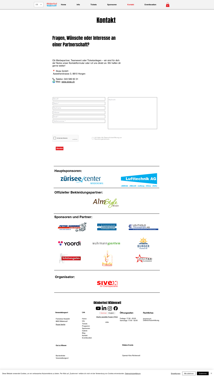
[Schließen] (211, 373)
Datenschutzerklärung (133, 373)
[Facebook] (115, 308)
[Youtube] (98, 308)
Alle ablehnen (189, 373)
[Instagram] (110, 308)
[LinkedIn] (104, 308)
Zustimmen (203, 373)
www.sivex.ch (68, 81)
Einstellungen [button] (175, 373)
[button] (168, 5)
